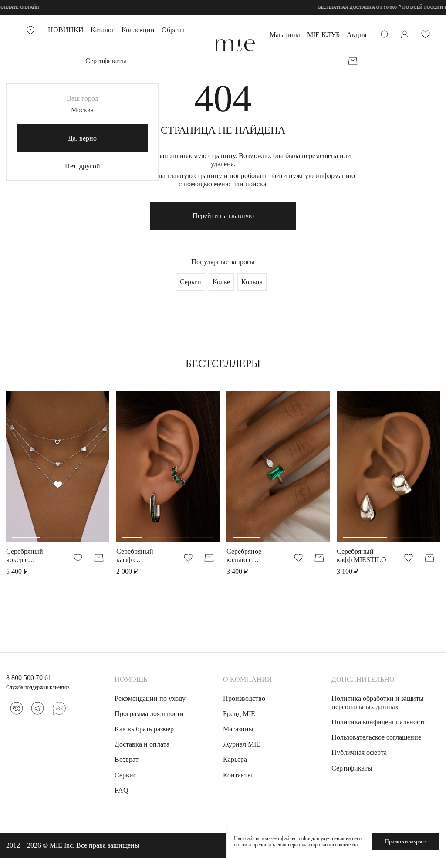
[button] (26, 485)
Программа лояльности (149, 713)
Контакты (237, 775)
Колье (221, 282)
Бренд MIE (239, 713)
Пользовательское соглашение (376, 737)
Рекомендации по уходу (150, 698)
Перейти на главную (223, 215)
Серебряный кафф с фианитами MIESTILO (134, 556)
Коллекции (138, 30)
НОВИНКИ (66, 30)
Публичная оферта (359, 752)
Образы (173, 30)
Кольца (252, 282)
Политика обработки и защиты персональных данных (377, 702)
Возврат (127, 759)
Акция (356, 34)
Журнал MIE (241, 744)
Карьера (235, 759)
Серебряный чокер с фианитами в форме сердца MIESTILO (26, 556)
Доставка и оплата (142, 744)
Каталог (103, 30)
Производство (244, 698)
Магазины (285, 34)
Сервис (125, 775)
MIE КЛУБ (323, 34)
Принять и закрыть (405, 841)
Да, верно (82, 138)
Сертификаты (105, 60)
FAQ (121, 790)
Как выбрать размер (144, 729)
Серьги (190, 282)
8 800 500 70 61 (28, 677)
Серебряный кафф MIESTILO (361, 555)
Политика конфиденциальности (379, 722)
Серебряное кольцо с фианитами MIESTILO (243, 556)
